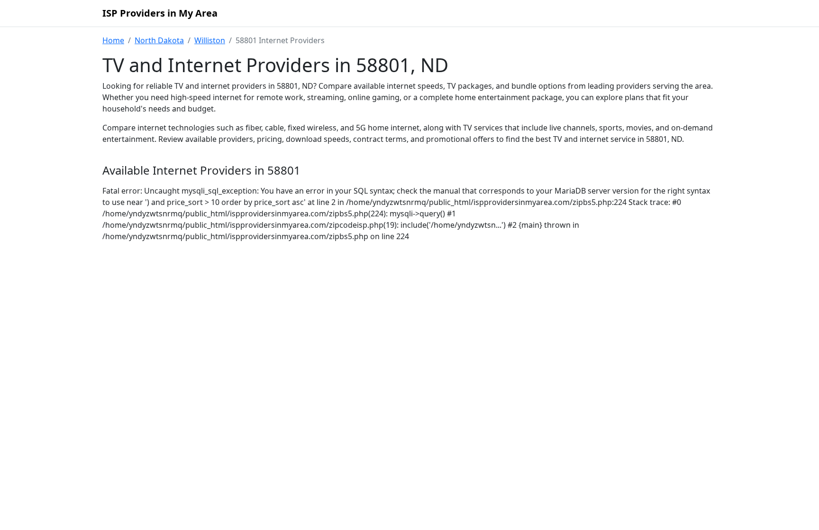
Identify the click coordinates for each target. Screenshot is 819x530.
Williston (209, 40)
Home (113, 40)
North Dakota (159, 40)
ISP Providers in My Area (160, 13)
